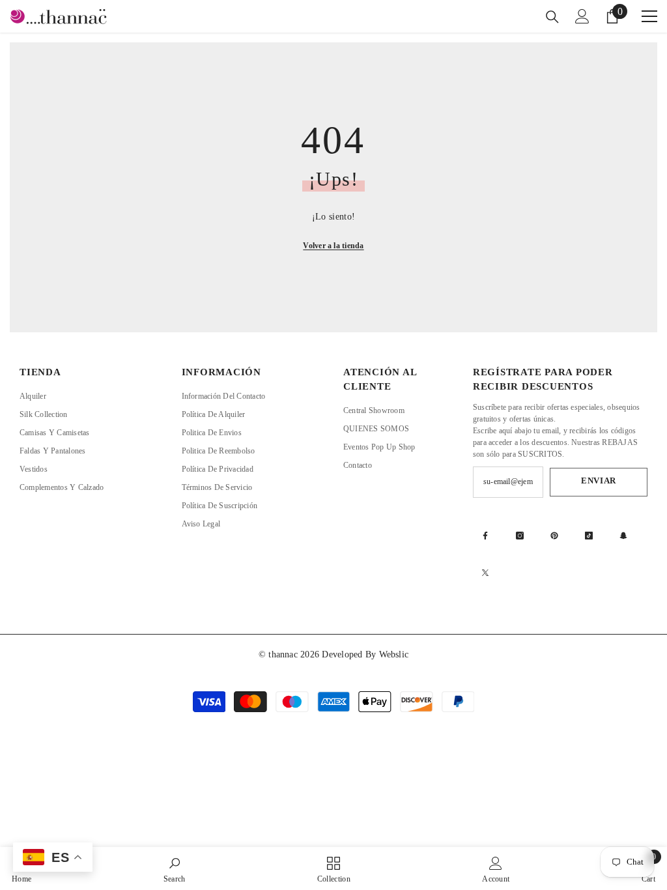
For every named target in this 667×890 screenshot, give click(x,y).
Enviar (598, 480)
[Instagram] (519, 535)
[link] (174, 868)
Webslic (394, 654)
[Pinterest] (554, 535)
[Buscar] (552, 17)
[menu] (649, 16)
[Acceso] (582, 16)
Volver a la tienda (333, 245)
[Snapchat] (623, 535)
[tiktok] (588, 535)
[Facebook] (485, 535)
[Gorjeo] (485, 572)
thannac (284, 654)
